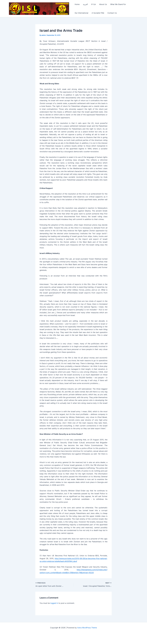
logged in (54, 603)
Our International (81, 13)
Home (77, 4)
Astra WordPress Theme (87, 628)
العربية (85, 4)
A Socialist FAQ (98, 13)
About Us (103, 4)
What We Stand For (118, 4)
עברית (93, 4)
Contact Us (112, 13)
